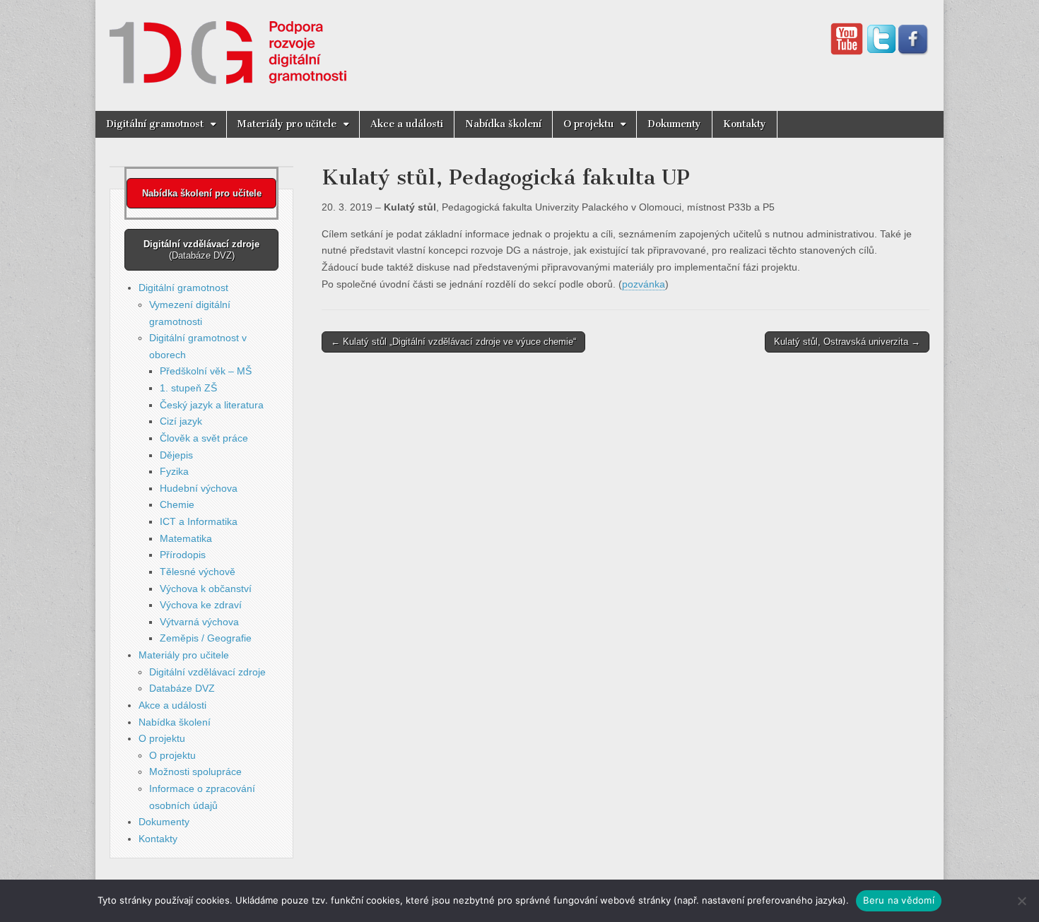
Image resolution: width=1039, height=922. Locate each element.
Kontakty (744, 124)
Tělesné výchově (197, 571)
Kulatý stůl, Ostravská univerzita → (847, 341)
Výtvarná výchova (199, 621)
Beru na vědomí (898, 900)
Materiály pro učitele (286, 124)
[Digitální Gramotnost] (227, 45)
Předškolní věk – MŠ (206, 371)
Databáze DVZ (182, 688)
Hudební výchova (198, 488)
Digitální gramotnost (155, 124)
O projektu (588, 124)
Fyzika (174, 471)
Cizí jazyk (181, 421)
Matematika (186, 538)
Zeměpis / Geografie (206, 638)
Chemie (177, 504)
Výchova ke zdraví (201, 604)
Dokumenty (674, 124)
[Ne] (1021, 901)
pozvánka (643, 284)
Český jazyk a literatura (212, 404)
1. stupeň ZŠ (188, 388)
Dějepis (176, 455)
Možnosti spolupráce (195, 771)
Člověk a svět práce (204, 438)
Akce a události (406, 124)
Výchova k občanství (206, 588)
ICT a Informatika (198, 521)
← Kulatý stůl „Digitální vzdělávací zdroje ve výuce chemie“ (453, 341)
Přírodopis (183, 554)
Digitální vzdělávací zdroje (207, 672)
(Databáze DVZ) (201, 250)
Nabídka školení (503, 124)
